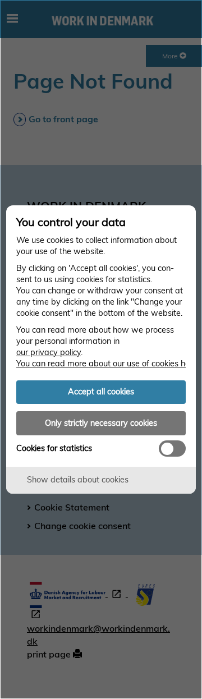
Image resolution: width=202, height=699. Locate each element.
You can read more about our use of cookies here (106, 363)
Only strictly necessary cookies (101, 423)
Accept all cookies (101, 392)
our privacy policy (48, 352)
